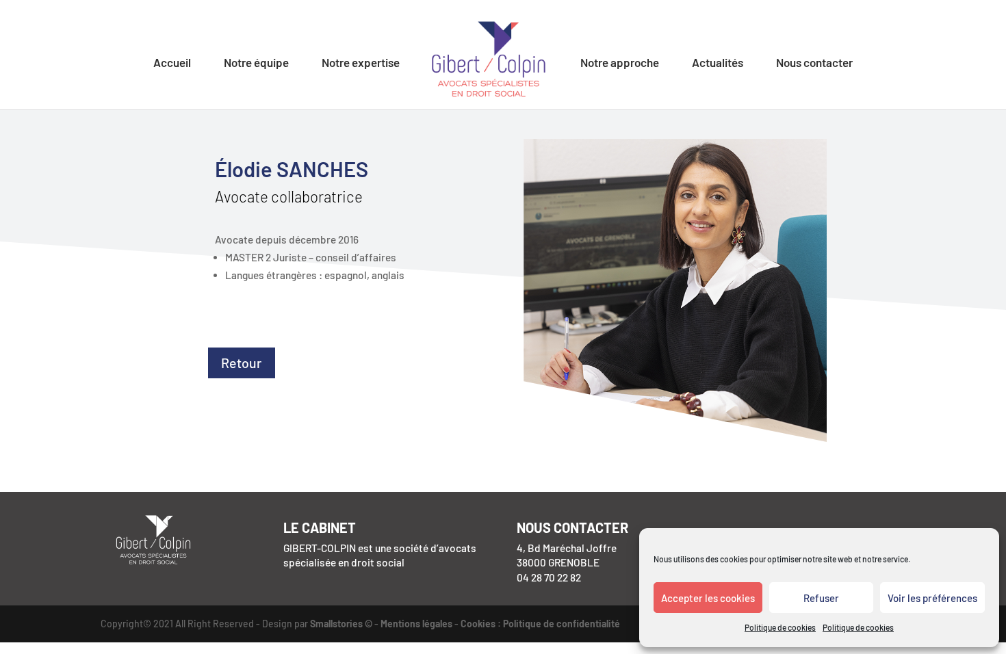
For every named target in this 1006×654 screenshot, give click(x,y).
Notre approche (619, 63)
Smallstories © (341, 623)
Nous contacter (814, 63)
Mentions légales (416, 623)
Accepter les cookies (708, 598)
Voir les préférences (932, 598)
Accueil (172, 63)
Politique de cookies (780, 627)
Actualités (717, 63)
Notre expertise (361, 63)
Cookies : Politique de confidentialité (540, 623)
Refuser (821, 598)
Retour (241, 362)
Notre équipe (256, 63)
